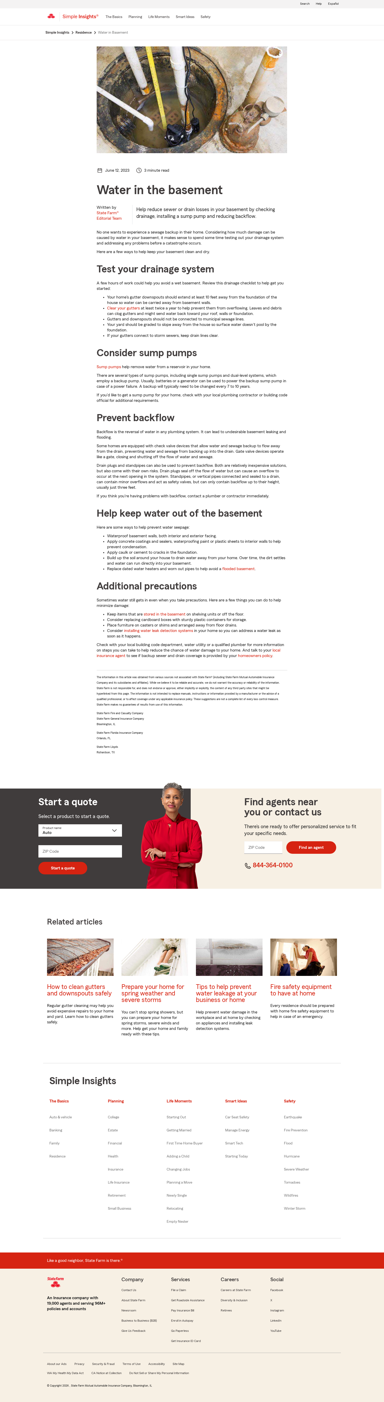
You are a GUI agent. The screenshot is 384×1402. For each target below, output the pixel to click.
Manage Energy (237, 1130)
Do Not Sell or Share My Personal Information (159, 1373)
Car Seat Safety (237, 1117)
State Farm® (109, 215)
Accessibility (156, 1363)
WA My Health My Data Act (65, 1373)
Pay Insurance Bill (182, 1310)
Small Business (119, 1208)
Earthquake (293, 1117)
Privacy (79, 1363)
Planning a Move (179, 1182)
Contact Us (128, 1290)
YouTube (275, 1330)
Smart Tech (234, 1143)
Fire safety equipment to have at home (301, 990)
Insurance (115, 1169)
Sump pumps (109, 367)
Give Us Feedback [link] (133, 1330)
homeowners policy (255, 656)
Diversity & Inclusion (234, 1300)
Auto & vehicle (60, 1117)
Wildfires (291, 1195)
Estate (113, 1130)
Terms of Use (132, 1363)
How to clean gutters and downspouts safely (79, 990)
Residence (57, 1156)
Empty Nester (177, 1222)
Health (113, 1156)
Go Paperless (180, 1330)
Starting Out (176, 1117)
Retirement (117, 1195)
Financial (115, 1143)
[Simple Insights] (80, 19)
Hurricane (292, 1156)
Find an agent (311, 847)
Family (54, 1143)
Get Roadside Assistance (188, 1300)
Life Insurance (119, 1182)
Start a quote (63, 868)
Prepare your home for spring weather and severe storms (152, 993)
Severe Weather (296, 1169)
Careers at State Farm (236, 1290)
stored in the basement (164, 614)
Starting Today (236, 1156)
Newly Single (177, 1195)
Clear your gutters (123, 308)
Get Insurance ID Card (186, 1341)
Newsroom (128, 1310)
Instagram (277, 1310)
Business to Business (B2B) (139, 1320)
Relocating (175, 1208)
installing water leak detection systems (158, 631)
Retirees (226, 1310)
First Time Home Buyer (185, 1143)
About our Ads (57, 1363)
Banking (55, 1130)
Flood (288, 1143)
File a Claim (178, 1290)
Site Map (178, 1363)
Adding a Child (178, 1156)
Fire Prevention (296, 1130)
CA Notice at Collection (106, 1373)
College (113, 1117)
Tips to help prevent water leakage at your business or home (226, 993)
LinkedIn (275, 1320)
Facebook (276, 1290)
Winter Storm (294, 1208)
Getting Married (179, 1130)
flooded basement (238, 569)
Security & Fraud (103, 1363)
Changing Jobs (178, 1169)
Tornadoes (292, 1182)
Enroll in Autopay (182, 1320)
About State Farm (133, 1300)
